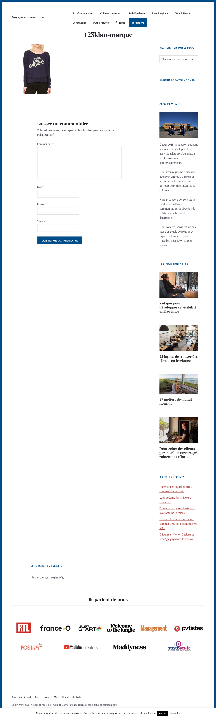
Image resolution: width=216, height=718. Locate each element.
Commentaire (45, 144)
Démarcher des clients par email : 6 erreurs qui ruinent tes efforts (178, 452)
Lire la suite (174, 713)
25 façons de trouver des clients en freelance (178, 358)
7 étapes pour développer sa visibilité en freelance (177, 307)
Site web (42, 221)
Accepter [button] (162, 713)
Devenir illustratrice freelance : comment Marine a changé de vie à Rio (178, 524)
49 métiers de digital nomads (175, 401)
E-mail (41, 204)
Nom (41, 187)
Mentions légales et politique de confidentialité (93, 704)
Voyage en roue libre (28, 17)
